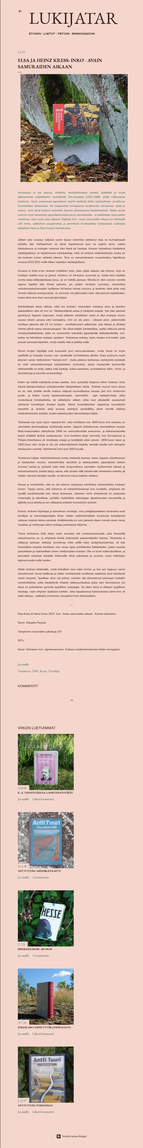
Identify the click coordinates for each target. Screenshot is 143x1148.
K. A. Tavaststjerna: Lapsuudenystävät (45, 792)
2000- (35, 671)
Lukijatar (73, 18)
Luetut (49, 33)
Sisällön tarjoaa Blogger (74, 1136)
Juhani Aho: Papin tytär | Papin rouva (44, 1027)
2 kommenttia (41, 877)
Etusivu (35, 33)
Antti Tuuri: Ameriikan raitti (39, 871)
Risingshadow (83, 33)
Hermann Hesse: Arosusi (35, 949)
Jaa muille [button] (23, 664)
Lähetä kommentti (43, 799)
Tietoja (63, 33)
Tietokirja (54, 671)
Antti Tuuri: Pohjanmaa (35, 1105)
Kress (43, 671)
